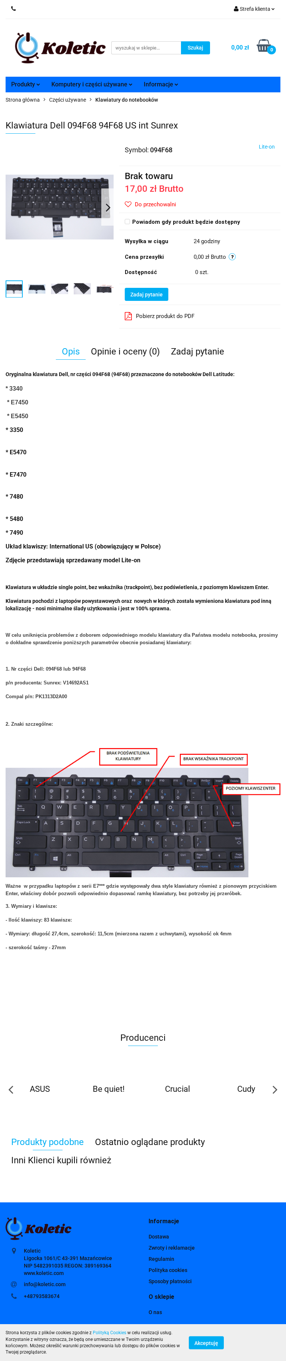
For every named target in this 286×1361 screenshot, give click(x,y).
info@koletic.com (45, 1284)
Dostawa (159, 1237)
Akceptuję (206, 1343)
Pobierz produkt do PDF (165, 316)
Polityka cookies (168, 1270)
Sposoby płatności (170, 1281)
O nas (155, 1312)
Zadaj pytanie (146, 295)
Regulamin (161, 1259)
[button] (164, 1221)
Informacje (159, 84)
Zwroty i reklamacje (172, 1248)
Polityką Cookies (109, 1332)
